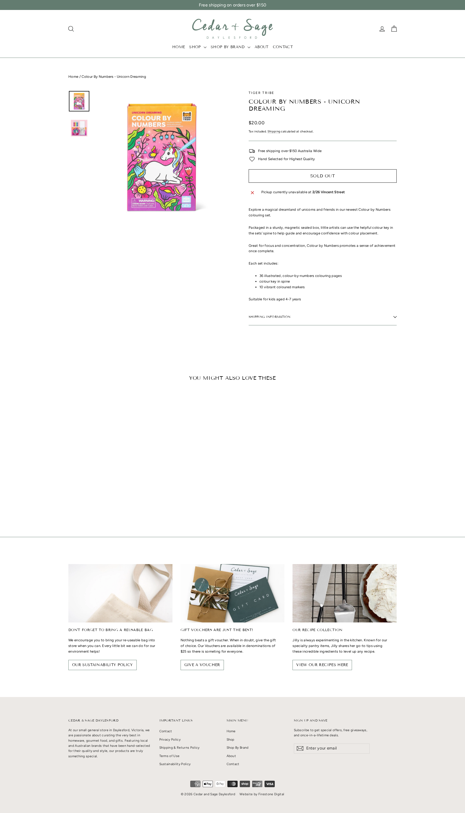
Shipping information (270, 317)
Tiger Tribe (261, 93)
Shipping (273, 131)
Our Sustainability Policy (102, 665)
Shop (195, 47)
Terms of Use (169, 756)
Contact (283, 47)
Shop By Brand (228, 47)
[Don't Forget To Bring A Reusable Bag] (120, 593)
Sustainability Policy (175, 764)
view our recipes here (322, 665)
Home (178, 47)
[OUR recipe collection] (345, 593)
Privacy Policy (170, 739)
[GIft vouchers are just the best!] (233, 593)
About (262, 47)
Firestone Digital (271, 794)
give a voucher (202, 665)
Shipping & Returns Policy (179, 747)
